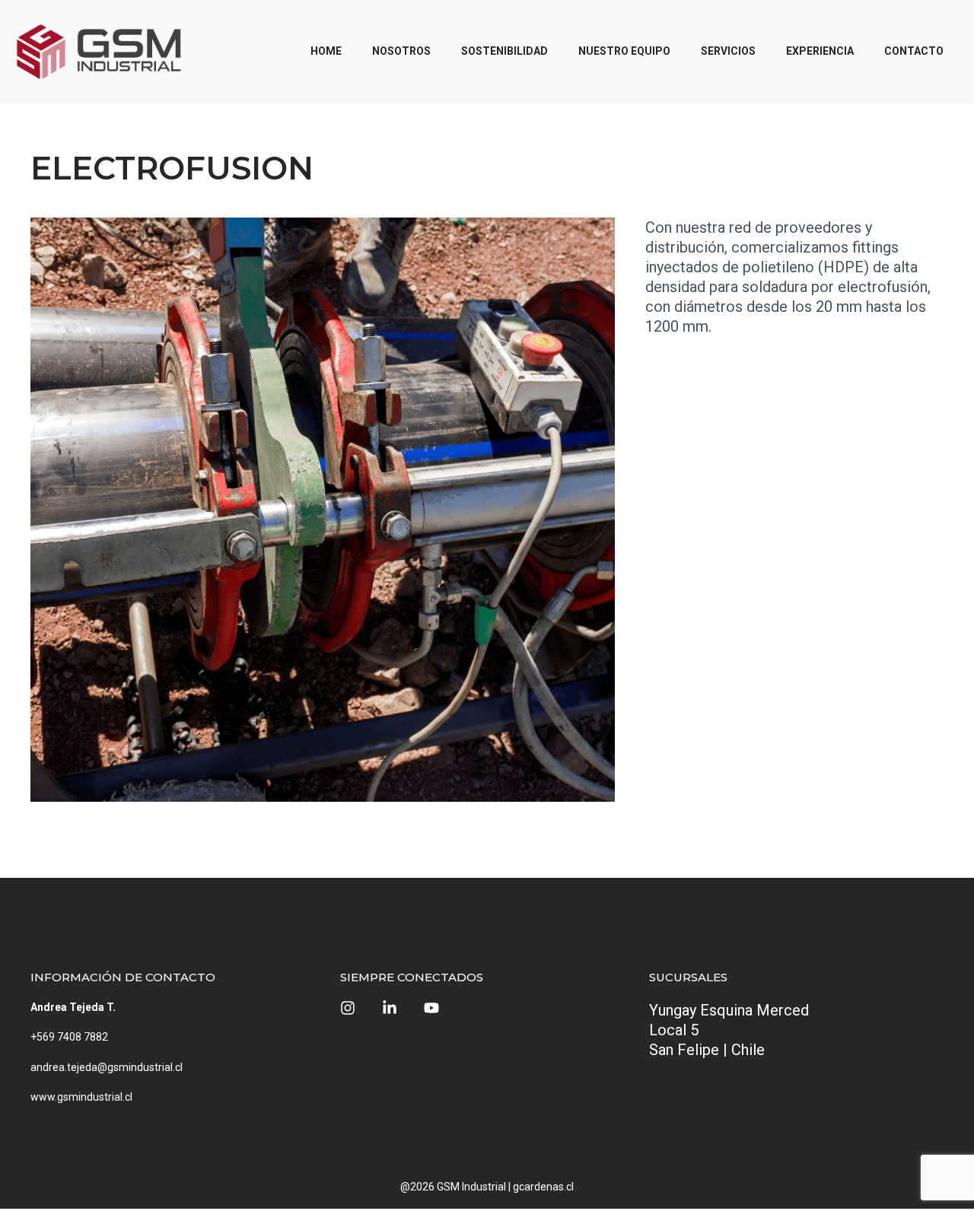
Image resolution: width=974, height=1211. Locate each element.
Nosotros (401, 51)
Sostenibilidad (504, 51)
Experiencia (820, 51)
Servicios (728, 51)
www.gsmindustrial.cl (81, 1097)
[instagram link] (347, 1008)
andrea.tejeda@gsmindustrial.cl (106, 1067)
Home (326, 51)
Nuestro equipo (624, 51)
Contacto (914, 51)
